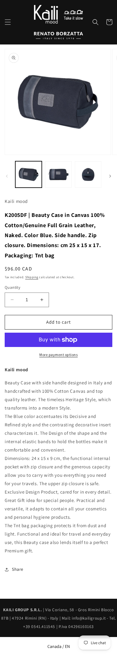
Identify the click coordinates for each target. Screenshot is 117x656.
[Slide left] (7, 176)
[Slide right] (110, 176)
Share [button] (17, 569)
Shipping (31, 277)
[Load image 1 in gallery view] (28, 174)
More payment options (58, 354)
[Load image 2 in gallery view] (58, 174)
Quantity (12, 287)
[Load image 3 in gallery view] (88, 174)
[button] (8, 22)
